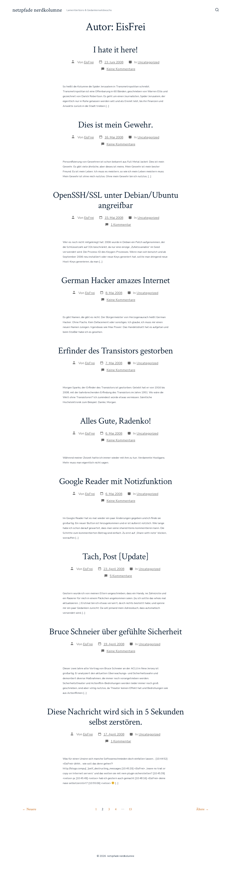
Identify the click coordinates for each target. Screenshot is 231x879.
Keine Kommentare (121, 69)
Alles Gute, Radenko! (115, 421)
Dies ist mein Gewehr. (115, 125)
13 (130, 809)
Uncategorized (148, 62)
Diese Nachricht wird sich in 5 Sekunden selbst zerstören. (115, 717)
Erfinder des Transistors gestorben (115, 351)
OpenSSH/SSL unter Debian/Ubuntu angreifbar (115, 200)
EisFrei (89, 62)
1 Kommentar (121, 224)
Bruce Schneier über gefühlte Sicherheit (115, 631)
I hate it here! (115, 50)
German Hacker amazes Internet (115, 280)
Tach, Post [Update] (115, 556)
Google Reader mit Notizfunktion (115, 481)
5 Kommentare (121, 576)
